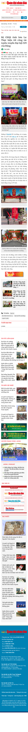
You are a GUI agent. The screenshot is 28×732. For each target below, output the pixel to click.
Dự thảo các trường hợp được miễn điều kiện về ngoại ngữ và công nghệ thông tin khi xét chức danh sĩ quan (9, 345)
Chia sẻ (23, 26)
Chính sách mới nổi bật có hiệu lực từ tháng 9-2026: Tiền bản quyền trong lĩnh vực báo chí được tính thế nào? (13, 568)
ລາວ (18, 12)
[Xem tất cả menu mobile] (25, 17)
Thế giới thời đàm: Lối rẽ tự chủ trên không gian (8, 604)
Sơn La (14, 136)
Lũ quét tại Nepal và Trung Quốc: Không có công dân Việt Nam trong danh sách (8, 547)
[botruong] (14, 427)
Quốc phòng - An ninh (6, 24)
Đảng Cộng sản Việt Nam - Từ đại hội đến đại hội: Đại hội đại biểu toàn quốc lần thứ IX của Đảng (14, 294)
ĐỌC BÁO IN (18, 8)
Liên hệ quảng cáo (18, 695)
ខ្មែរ (21, 12)
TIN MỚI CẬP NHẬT (7, 385)
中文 (14, 12)
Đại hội (9, 134)
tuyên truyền (5, 318)
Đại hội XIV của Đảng (20, 316)
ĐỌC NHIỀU (5, 516)
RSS (25, 695)
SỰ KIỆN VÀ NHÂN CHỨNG (19, 10)
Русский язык (14, 13)
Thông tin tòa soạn (21, 692)
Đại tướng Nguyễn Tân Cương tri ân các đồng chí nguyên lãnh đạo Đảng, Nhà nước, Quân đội (8, 378)
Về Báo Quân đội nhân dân (8, 692)
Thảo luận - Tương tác (7, 695)
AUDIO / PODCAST (9, 464)
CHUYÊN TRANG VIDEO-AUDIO (11, 441)
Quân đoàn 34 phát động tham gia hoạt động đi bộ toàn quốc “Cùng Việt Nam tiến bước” (7, 367)
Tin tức (15, 24)
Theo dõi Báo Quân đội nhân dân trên (10, 31)
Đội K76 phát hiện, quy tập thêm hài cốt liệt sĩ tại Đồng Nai (8, 390)
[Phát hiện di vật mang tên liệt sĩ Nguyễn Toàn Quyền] (14, 527)
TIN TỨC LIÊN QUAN (7, 338)
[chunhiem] (14, 435)
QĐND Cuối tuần (6, 10)
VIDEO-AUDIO (9, 8)
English (8, 12)
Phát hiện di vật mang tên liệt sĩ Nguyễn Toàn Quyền (8, 407)
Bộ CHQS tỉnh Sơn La (7, 316)
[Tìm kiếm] (22, 17)
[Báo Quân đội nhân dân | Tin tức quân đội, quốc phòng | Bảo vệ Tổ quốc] (14, 3)
